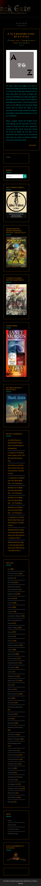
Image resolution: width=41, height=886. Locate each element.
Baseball (11, 578)
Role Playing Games (14, 743)
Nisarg (20, 883)
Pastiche (11, 714)
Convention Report (14, 616)
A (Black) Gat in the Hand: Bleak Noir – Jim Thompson (16, 480)
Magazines (11, 676)
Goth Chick (11, 654)
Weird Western (13, 797)
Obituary (11, 703)
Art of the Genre (13, 573)
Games (10, 650)
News (9, 698)
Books (10, 598)
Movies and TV (12, 680)
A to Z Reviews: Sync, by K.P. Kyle (21, 35)
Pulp (9, 719)
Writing (10, 802)
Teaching (11, 772)
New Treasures (13, 694)
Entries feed (12, 825)
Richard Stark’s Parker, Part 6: (16, 445)
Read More (33, 145)
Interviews (11, 667)
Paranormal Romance (15, 707)
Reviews (10, 723)
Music (9, 685)
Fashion (10, 636)
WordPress (27, 881)
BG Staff (10, 582)
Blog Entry (11, 594)
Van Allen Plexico (13, 440)
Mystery (10, 689)
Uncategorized (13, 784)
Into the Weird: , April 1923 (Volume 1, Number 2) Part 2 (16, 535)
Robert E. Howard (14, 739)
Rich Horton (12, 735)
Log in (10, 820)
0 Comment (25, 43)
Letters (10, 672)
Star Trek (11, 768)
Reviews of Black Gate (15, 727)
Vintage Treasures (14, 788)
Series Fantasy (12, 755)
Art (9, 569)
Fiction (10, 641)
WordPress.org (13, 834)
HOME (8, 157)
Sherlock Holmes (13, 759)
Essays (10, 632)
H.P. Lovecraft (12, 658)
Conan (10, 607)
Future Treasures (13, 645)
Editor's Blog (12, 628)
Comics (10, 603)
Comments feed (13, 829)
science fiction (13, 750)
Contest (10, 612)
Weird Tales (12, 793)
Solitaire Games (13, 764)
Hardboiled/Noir (13, 663)
